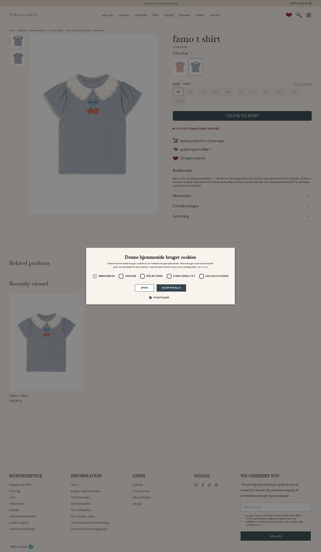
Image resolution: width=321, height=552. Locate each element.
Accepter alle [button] (171, 287)
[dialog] (160, 276)
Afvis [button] (144, 287)
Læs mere (202, 267)
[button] (160, 297)
